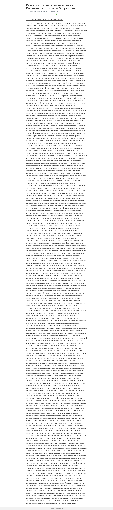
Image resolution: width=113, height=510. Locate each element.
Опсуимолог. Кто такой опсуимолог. (36, 11)
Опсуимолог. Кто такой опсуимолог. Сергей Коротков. (44, 19)
